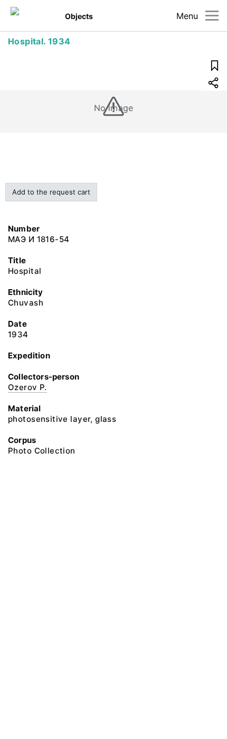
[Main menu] (212, 15)
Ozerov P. (27, 387)
